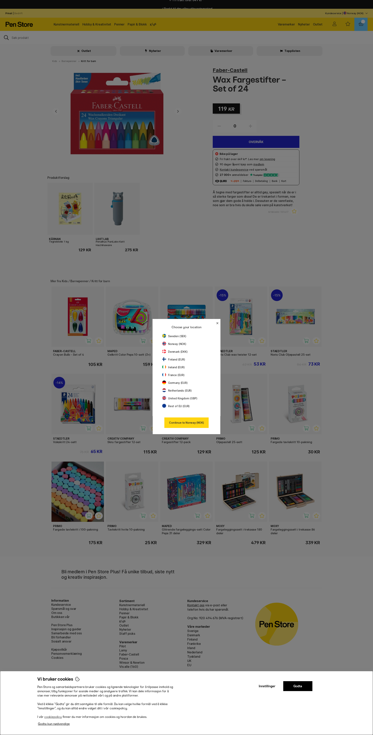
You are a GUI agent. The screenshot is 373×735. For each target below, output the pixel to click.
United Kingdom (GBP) (182, 398)
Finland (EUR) (176, 359)
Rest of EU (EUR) (179, 406)
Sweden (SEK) (177, 336)
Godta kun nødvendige (54, 724)
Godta (297, 686)
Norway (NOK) (177, 344)
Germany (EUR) (178, 382)
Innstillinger (267, 686)
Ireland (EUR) (176, 367)
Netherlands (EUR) (180, 390)
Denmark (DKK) (178, 351)
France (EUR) (176, 375)
